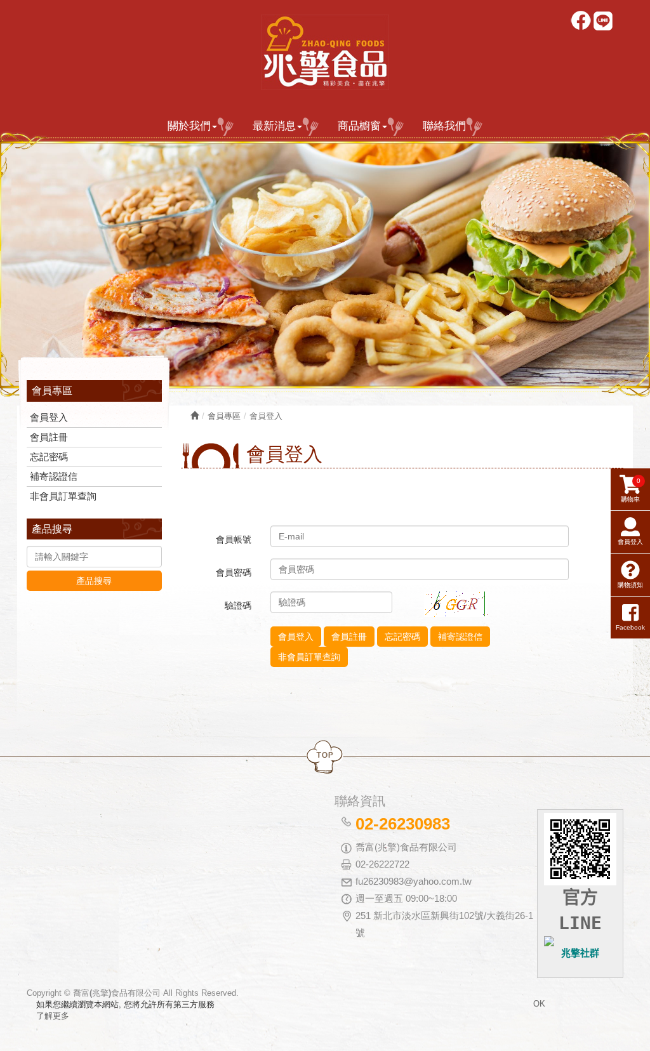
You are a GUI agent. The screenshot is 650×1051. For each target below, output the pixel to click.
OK (539, 1003)
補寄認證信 (53, 476)
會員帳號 (233, 539)
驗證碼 (238, 605)
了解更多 (52, 1016)
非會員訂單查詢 (63, 496)
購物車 (630, 490)
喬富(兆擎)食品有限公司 (325, 52)
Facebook (582, 22)
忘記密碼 (49, 456)
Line (604, 22)
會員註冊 (49, 437)
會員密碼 (233, 572)
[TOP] (325, 757)
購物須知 (630, 584)
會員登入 (49, 417)
